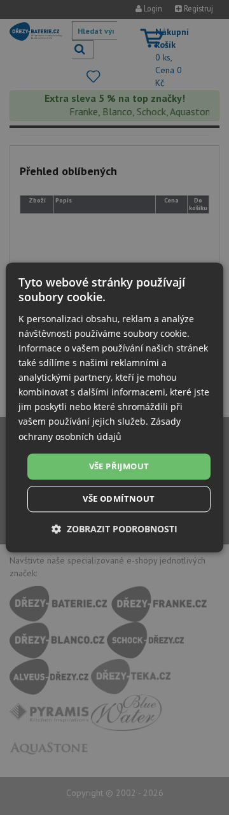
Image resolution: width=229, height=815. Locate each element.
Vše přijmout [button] (119, 466)
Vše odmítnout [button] (119, 499)
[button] (114, 529)
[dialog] (114, 407)
